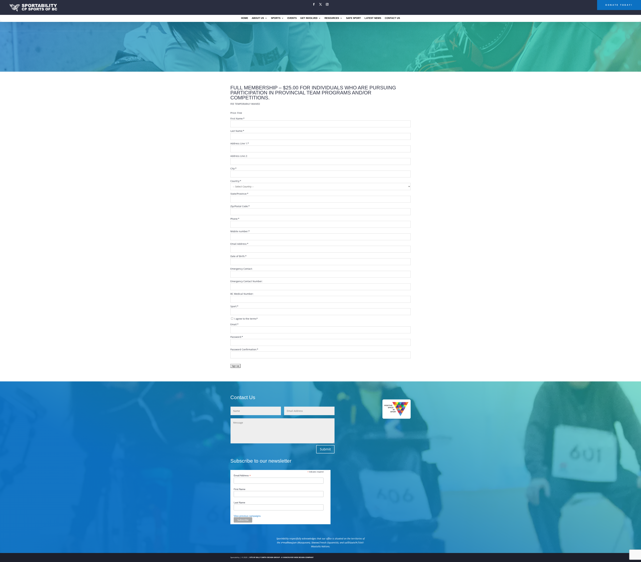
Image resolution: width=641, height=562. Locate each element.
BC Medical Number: (242, 293)
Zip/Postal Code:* (240, 206)
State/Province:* (239, 193)
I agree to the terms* (246, 318)
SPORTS (275, 18)
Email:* (234, 324)
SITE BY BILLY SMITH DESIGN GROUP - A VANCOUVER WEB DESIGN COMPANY (281, 557)
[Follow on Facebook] (313, 4)
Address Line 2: (239, 156)
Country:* (235, 181)
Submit (325, 449)
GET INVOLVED (308, 18)
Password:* (236, 336)
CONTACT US (392, 18)
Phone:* (234, 218)
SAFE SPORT (353, 18)
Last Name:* (237, 130)
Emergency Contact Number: (246, 281)
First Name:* (237, 118)
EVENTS (292, 18)
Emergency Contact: (241, 268)
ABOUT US (258, 18)
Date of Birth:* (238, 256)
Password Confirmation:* (244, 349)
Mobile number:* (240, 231)
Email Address (242, 475)
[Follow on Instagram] (327, 4)
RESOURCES (332, 18)
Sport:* (234, 306)
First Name (239, 489)
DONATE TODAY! (619, 5)
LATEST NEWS (373, 18)
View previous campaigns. (247, 516)
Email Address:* (239, 243)
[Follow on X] (320, 4)
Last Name (239, 502)
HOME (244, 18)
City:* (233, 168)
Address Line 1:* (239, 143)
